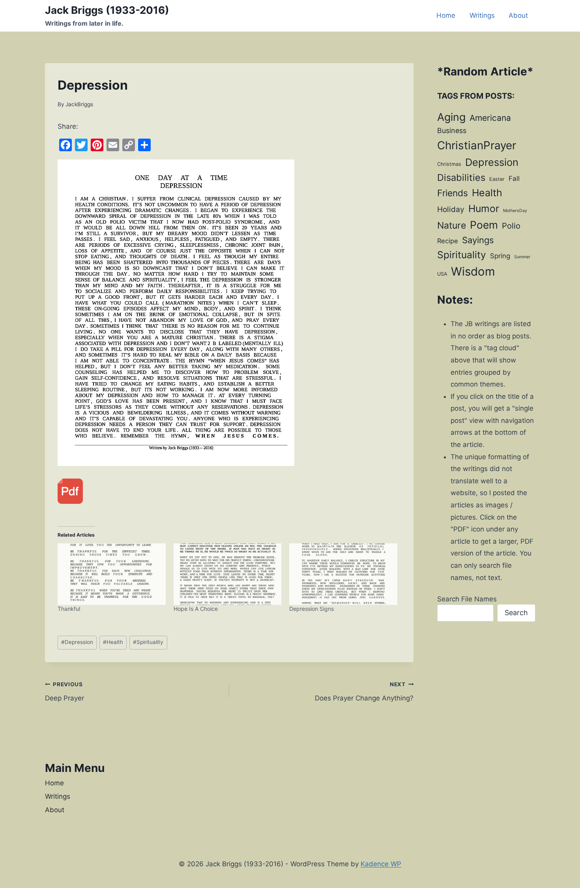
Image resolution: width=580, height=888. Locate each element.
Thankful (69, 608)
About (518, 15)
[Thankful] (112, 574)
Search (516, 612)
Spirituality (148, 642)
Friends (452, 193)
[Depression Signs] (343, 574)
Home (445, 15)
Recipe (447, 241)
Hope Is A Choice (196, 608)
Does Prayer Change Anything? (364, 691)
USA (442, 274)
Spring (500, 256)
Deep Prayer (64, 691)
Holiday (450, 209)
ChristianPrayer (476, 145)
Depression (77, 642)
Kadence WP (381, 864)
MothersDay (515, 210)
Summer (522, 256)
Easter (497, 179)
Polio (511, 226)
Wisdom (473, 271)
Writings (482, 15)
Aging (451, 117)
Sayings (478, 240)
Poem (484, 224)
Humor (483, 208)
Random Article (485, 71)
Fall (514, 178)
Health (113, 642)
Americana (490, 118)
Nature (451, 225)
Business (451, 130)
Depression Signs (311, 608)
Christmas (449, 164)
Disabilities (461, 177)
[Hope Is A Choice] (228, 574)
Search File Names (467, 599)
